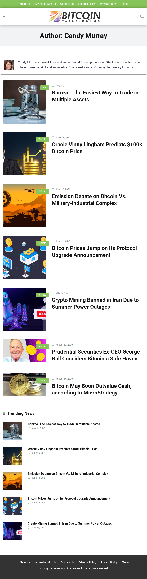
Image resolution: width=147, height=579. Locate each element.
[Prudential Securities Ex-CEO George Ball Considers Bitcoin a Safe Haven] (24, 350)
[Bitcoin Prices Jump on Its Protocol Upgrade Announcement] (24, 257)
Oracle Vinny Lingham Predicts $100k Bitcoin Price (62, 449)
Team (124, 3)
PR (44, 87)
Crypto (42, 295)
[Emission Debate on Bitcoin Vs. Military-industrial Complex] (24, 205)
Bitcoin (42, 139)
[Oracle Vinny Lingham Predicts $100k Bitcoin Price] (24, 153)
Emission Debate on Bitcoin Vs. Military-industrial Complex (68, 474)
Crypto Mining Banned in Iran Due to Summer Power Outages (70, 523)
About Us (25, 3)
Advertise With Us (45, 3)
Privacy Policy (108, 3)
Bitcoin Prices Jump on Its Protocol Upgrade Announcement (69, 498)
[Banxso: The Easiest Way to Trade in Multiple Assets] (24, 102)
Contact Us (67, 3)
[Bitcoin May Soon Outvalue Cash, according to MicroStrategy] (24, 384)
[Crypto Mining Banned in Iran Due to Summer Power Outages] (24, 309)
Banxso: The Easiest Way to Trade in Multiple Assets (64, 424)
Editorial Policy (87, 3)
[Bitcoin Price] (73, 16)
